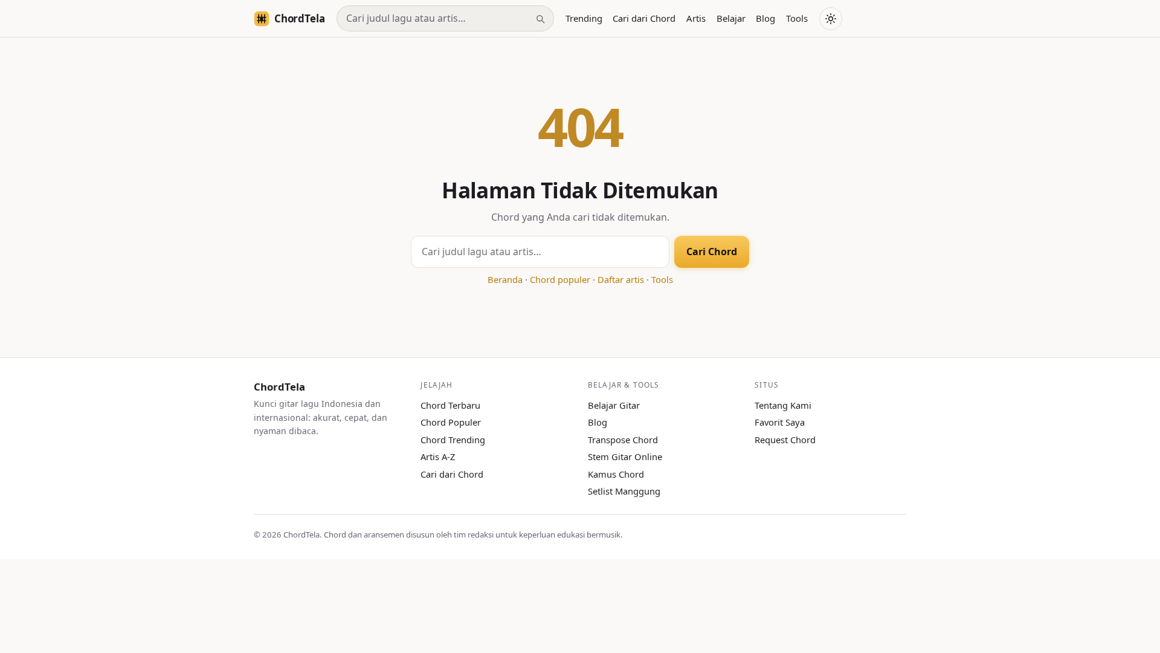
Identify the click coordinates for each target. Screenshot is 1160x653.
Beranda (505, 279)
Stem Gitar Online (625, 456)
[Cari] (540, 18)
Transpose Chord (623, 440)
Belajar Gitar (614, 405)
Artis (696, 18)
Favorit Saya (780, 422)
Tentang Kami (783, 405)
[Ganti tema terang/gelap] (830, 18)
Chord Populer (450, 422)
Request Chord (785, 440)
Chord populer (560, 279)
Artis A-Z (437, 456)
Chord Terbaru (450, 405)
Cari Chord (711, 251)
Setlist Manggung (624, 491)
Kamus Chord (616, 474)
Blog (765, 18)
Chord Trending (452, 440)
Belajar (731, 18)
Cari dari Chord (644, 18)
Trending (584, 18)
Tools (797, 18)
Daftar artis (621, 279)
